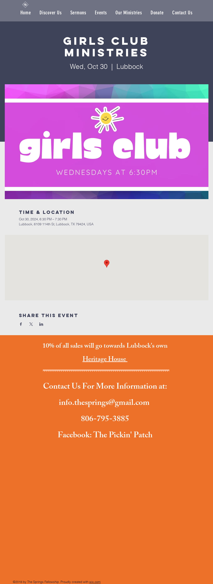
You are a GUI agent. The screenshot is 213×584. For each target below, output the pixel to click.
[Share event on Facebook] (21, 324)
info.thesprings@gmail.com (104, 404)
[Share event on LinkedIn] (41, 324)
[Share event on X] (31, 324)
